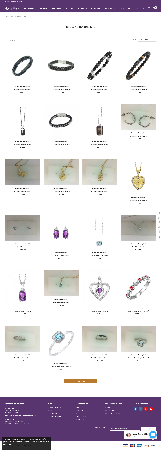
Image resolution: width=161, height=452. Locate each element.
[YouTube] (151, 409)
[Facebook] (135, 409)
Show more (80, 381)
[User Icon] (143, 8)
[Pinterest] (146, 409)
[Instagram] (141, 409)
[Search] (138, 8)
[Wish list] (149, 8)
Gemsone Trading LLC (18, 16)
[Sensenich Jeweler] (12, 8)
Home (7, 16)
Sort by (134, 40)
